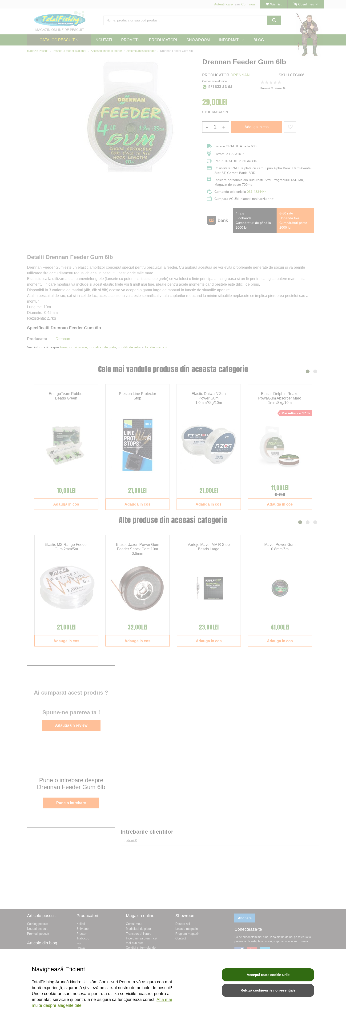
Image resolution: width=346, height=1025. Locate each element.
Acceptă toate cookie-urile (268, 975)
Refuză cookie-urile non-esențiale (268, 990)
